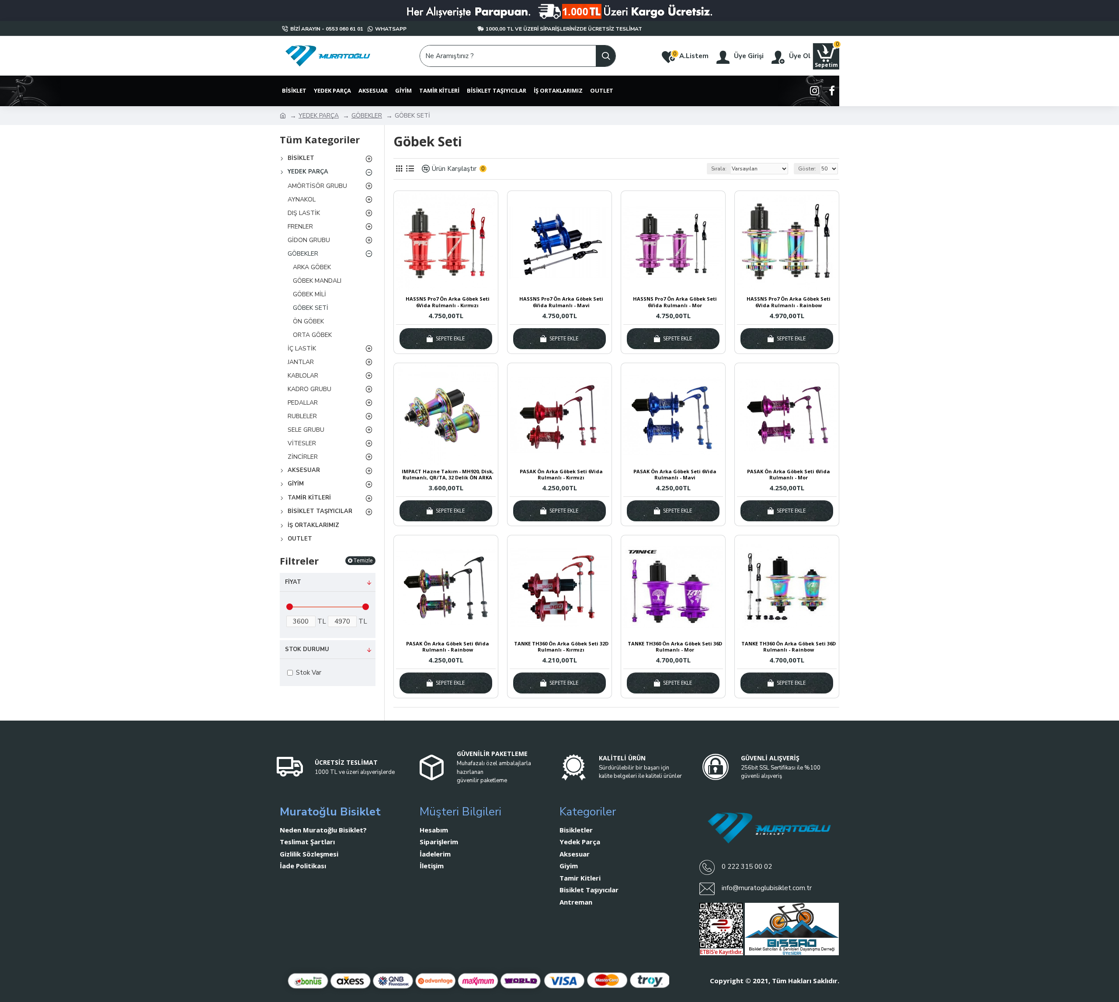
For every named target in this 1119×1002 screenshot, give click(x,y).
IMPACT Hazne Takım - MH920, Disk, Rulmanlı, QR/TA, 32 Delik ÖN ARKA (447, 474)
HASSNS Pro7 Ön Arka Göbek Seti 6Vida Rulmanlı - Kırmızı (448, 302)
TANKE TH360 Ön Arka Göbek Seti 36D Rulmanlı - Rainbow (788, 647)
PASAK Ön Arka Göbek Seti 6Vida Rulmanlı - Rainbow (447, 647)
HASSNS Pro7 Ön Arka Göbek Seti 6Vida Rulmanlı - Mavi (561, 302)
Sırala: (718, 168)
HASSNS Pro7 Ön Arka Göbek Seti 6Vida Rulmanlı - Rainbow (789, 302)
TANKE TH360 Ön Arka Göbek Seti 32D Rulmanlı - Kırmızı (561, 647)
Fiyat (293, 582)
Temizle (363, 560)
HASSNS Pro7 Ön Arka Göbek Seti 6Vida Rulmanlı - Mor (675, 302)
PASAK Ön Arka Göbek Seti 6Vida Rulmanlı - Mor (788, 474)
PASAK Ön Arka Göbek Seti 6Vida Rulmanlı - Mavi (674, 474)
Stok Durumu (307, 649)
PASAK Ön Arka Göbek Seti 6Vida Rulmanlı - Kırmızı (561, 474)
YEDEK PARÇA (319, 115)
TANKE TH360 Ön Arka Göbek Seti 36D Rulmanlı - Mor (675, 647)
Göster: (807, 168)
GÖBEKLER (366, 115)
